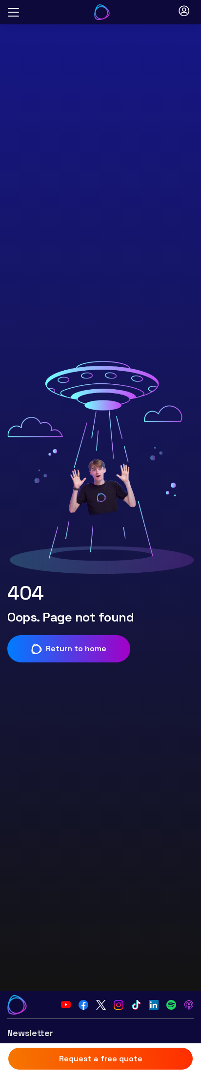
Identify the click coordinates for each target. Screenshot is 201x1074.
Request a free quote (100, 1059)
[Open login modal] (184, 12)
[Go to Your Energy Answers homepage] (102, 12)
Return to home (76, 648)
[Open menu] (13, 12)
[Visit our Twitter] (101, 1005)
